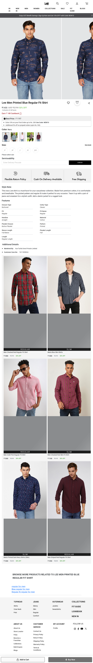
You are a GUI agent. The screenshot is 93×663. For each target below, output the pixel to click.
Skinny (35, 606)
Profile (55, 628)
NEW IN (75, 616)
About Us (17, 628)
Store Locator (18, 631)
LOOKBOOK (77, 611)
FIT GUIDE (76, 606)
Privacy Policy (38, 634)
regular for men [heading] (18, 586)
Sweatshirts (56, 609)
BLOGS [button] (82, 8)
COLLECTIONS (78, 601)
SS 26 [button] (9, 10)
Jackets (55, 606)
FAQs (15, 635)
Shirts (16, 606)
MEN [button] (26, 8)
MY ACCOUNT (59, 624)
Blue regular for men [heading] (21, 589)
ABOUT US (18, 624)
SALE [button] (63, 8)
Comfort (36, 616)
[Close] (92, 15)
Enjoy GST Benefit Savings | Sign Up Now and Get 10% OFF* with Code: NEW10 (46, 15)
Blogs (16, 650)
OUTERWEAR (57, 602)
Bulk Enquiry (18, 647)
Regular (36, 612)
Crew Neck (17, 609)
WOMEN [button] (36, 8)
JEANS (36, 602)
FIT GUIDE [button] (72, 10)
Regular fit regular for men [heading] (23, 592)
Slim (34, 609)
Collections (17, 644)
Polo (15, 612)
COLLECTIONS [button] (50, 8)
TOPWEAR (18, 602)
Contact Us (37, 631)
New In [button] (17, 10)
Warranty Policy (38, 644)
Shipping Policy (38, 641)
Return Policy (38, 638)
